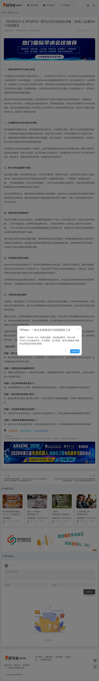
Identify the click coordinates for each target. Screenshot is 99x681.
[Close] (79, 329)
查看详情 (75, 351)
